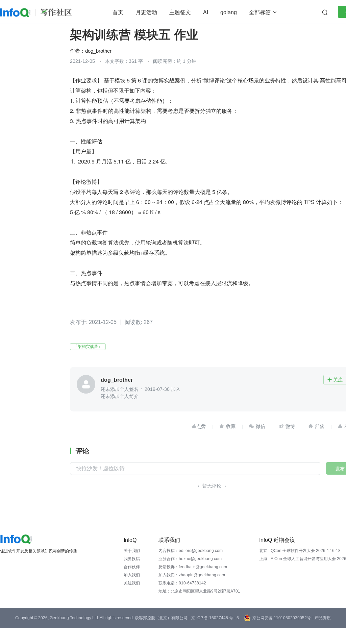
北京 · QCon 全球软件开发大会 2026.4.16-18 (300, 550)
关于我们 (132, 550)
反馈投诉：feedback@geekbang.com (192, 566)
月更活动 (146, 12)
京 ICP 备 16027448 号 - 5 (215, 618)
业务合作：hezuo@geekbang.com (190, 558)
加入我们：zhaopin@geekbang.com (191, 575)
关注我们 (132, 583)
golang (228, 12)
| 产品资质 (322, 618)
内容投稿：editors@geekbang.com (190, 550)
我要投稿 (132, 558)
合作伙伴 (132, 566)
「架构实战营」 (88, 346)
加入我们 (132, 575)
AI (205, 12)
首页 (118, 12)
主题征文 (180, 12)
